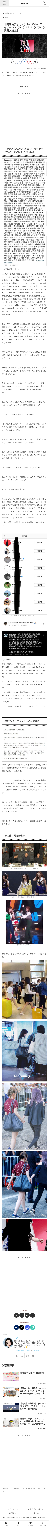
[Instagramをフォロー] (27, 1327)
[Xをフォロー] (21, 1327)
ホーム (36, 1513)
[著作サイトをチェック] (16, 1327)
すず (16, 1338)
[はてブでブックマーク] (24, 61)
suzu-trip (24, 3)
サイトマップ (13, 1509)
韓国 (6, 17)
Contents (22, 87)
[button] (35, 61)
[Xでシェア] (13, 61)
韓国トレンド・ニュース (13, 13)
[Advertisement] (24, 119)
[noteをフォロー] (32, 1327)
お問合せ (36, 1351)
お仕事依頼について (23, 1351)
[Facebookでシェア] (19, 61)
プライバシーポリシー (36, 1509)
